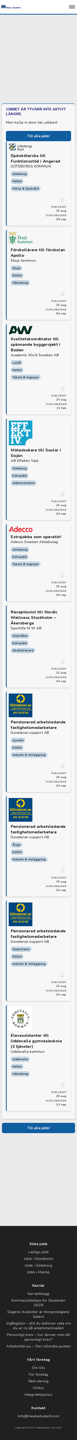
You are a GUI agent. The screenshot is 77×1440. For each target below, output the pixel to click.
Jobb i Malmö (38, 1272)
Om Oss (38, 1367)
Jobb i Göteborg (38, 1265)
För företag (38, 1374)
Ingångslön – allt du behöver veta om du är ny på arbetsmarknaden (38, 1325)
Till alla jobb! (38, 136)
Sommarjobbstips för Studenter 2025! (38, 1302)
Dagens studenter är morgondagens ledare (38, 1314)
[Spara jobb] (62, 200)
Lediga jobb (38, 1252)
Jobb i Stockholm (38, 1258)
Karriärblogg (38, 1293)
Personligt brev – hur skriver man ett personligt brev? (38, 1337)
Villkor (38, 1387)
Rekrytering (38, 1381)
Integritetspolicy (38, 1394)
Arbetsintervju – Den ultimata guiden (38, 1346)
